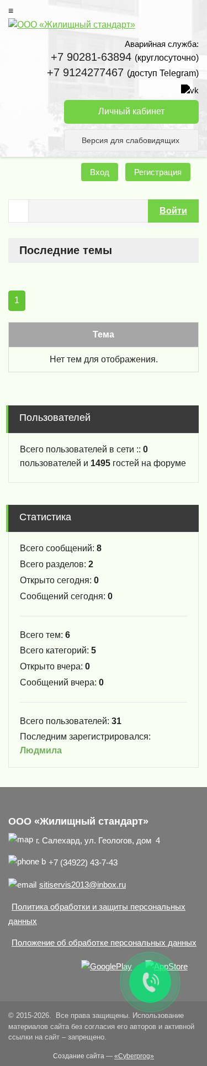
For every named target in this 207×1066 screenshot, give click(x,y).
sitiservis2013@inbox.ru (82, 884)
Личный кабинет (131, 111)
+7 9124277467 (85, 72)
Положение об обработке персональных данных (104, 942)
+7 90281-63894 (91, 57)
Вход (99, 172)
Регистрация (158, 172)
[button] (173, 211)
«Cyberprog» (134, 1056)
